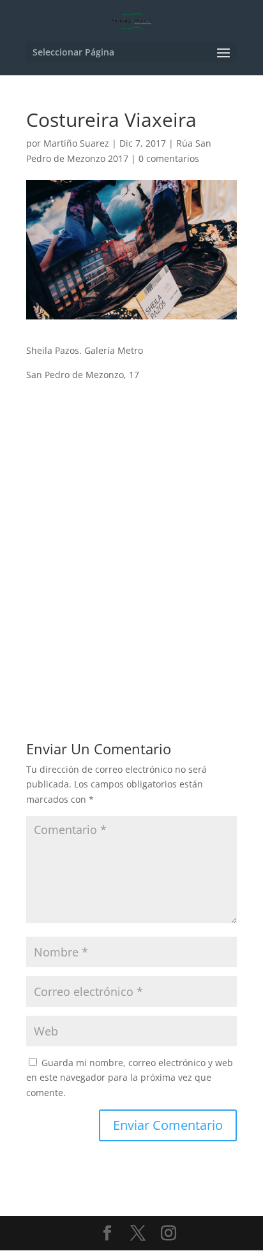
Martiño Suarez (76, 143)
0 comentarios (169, 158)
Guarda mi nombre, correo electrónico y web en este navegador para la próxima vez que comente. (129, 1078)
